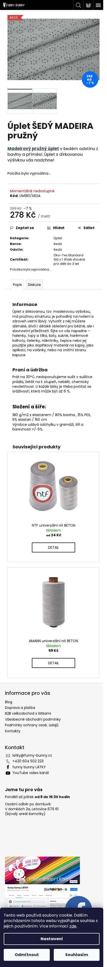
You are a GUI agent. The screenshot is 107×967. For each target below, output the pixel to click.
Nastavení (52, 939)
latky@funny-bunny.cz (32, 755)
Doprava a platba (20, 707)
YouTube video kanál (30, 772)
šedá (58, 243)
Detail (53, 547)
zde (72, 926)
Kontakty (12, 731)
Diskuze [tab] (34, 284)
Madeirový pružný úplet (33, 149)
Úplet (58, 238)
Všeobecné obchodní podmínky (33, 719)
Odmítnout (27, 955)
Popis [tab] (17, 284)
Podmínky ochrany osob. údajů (31, 725)
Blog (8, 701)
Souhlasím (76, 955)
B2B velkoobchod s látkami (28, 713)
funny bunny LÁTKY (29, 767)
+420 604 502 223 (28, 761)
